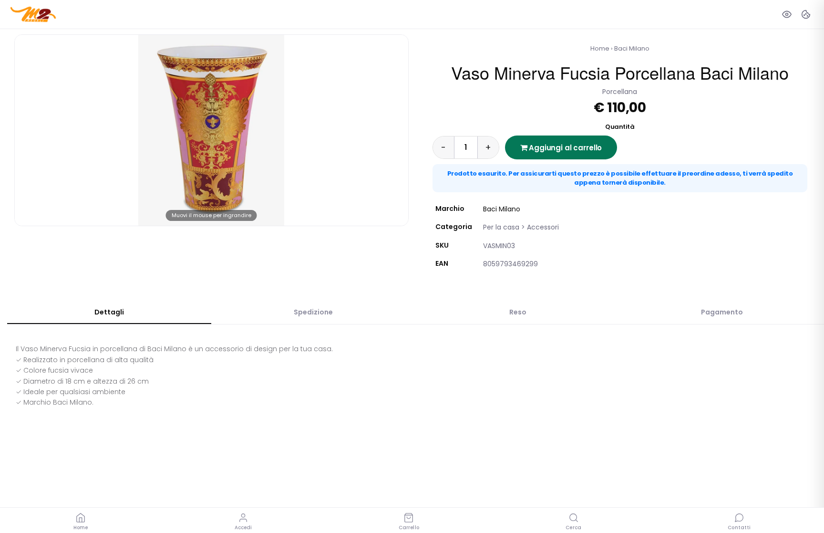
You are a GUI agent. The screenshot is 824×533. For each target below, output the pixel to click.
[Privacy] (786, 14)
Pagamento (722, 312)
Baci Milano (631, 48)
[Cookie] (805, 14)
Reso (517, 312)
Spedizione (313, 312)
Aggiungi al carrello (564, 148)
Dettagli (109, 312)
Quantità (619, 126)
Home (599, 48)
